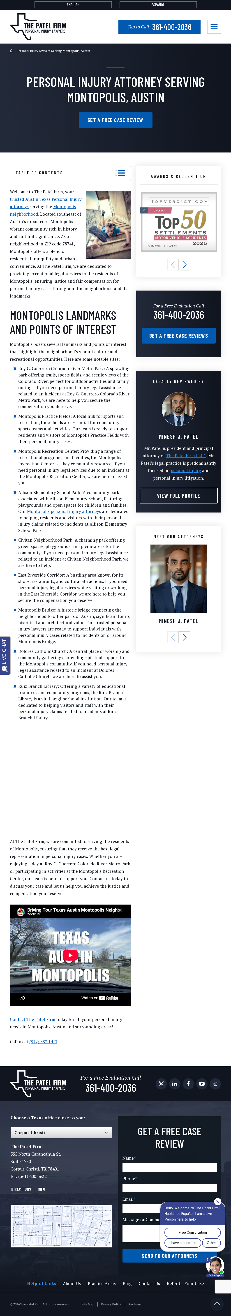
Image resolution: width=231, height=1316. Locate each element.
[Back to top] (217, 1304)
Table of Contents (39, 172)
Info (41, 1189)
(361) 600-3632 (32, 1176)
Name (129, 1158)
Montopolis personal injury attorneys (64, 511)
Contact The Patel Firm (32, 1019)
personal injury (186, 470)
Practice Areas (102, 1283)
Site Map (88, 1304)
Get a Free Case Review (115, 120)
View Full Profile (178, 495)
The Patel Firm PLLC (186, 455)
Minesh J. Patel (179, 621)
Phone (129, 1178)
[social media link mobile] (161, 1084)
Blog (127, 1283)
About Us (72, 1283)
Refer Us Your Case (185, 1283)
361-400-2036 (159, 27)
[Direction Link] (61, 1226)
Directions (21, 1189)
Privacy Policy (111, 1304)
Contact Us (149, 1283)
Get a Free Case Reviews (178, 335)
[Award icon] (179, 194)
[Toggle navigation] (214, 26)
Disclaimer (135, 1304)
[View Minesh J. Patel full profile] (179, 394)
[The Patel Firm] (38, 26)
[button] (173, 264)
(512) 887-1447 (43, 1041)
